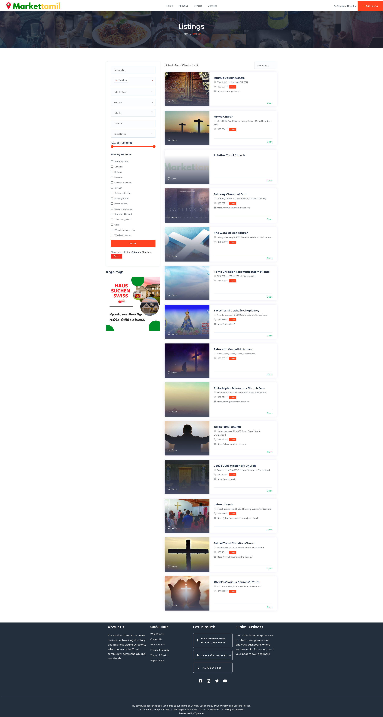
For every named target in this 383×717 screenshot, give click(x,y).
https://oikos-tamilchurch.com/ (231, 444)
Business (212, 5)
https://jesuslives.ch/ (226, 479)
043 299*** (226, 280)
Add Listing (372, 5)
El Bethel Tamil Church (229, 155)
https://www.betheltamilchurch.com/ (234, 557)
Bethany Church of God (230, 194)
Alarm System (121, 161)
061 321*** (226, 242)
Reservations (120, 203)
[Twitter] (217, 681)
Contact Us (156, 639)
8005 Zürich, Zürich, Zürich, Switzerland (236, 353)
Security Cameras (123, 209)
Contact (198, 5)
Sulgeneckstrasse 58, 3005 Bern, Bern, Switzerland (241, 392)
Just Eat (118, 187)
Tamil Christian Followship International (242, 272)
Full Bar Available (122, 182)
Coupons (118, 166)
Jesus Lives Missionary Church (235, 466)
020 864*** (226, 129)
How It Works (157, 644)
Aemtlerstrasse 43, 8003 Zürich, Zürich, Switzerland (242, 315)
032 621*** (226, 474)
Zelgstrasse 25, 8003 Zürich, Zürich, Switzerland (240, 547)
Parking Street (121, 198)
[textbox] (130, 80)
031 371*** (226, 397)
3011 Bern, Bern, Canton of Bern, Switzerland (239, 586)
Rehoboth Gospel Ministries (233, 349)
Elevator (118, 177)
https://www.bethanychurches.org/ (233, 207)
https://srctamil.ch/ (226, 324)
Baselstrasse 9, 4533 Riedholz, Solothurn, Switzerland (243, 470)
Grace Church (223, 116)
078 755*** (226, 513)
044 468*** (226, 319)
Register (351, 6)
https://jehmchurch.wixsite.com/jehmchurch (238, 518)
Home (169, 5)
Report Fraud (157, 660)
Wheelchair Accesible (124, 230)
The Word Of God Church (231, 233)
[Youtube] (225, 681)
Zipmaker (199, 713)
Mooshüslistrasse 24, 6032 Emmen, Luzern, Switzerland (244, 509)
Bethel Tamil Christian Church (234, 543)
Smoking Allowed (123, 214)
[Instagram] (208, 681)
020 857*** (226, 203)
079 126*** (226, 591)
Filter (133, 243)
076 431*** (226, 552)
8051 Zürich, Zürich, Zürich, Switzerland (236, 276)
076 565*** (226, 358)
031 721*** (226, 439)
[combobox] (133, 81)
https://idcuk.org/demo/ (228, 91)
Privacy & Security (159, 650)
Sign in (340, 6)
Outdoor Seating (122, 193)
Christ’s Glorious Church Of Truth (237, 582)
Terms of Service (159, 655)
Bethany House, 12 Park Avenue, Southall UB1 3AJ (241, 198)
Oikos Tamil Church (227, 427)
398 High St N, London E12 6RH (232, 82)
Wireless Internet (122, 235)
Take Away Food (122, 219)
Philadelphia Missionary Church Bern (239, 388)
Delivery (118, 172)
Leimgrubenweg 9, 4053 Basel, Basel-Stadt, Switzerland (244, 237)
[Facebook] (200, 681)
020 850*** (226, 86)
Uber (116, 224)
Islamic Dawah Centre (229, 78)
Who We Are (157, 634)
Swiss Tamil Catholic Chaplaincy (236, 310)
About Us (183, 5)
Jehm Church (223, 504)
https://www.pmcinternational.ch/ (233, 401)
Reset (116, 256)
